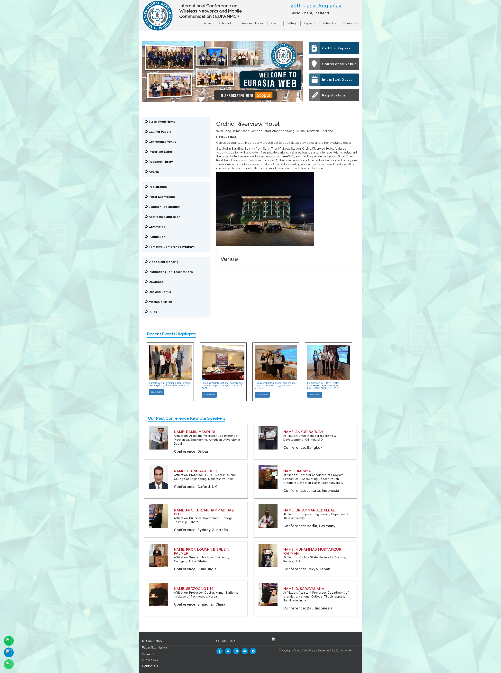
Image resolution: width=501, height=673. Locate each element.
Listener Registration (164, 207)
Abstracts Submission (164, 217)
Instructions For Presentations (171, 272)
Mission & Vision (160, 302)
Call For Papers (336, 48)
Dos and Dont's (160, 292)
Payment (310, 23)
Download (156, 282)
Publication (226, 23)
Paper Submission (162, 197)
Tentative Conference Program (172, 247)
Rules (153, 312)
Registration (333, 95)
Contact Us (351, 23)
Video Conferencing (164, 262)
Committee (157, 227)
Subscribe (329, 23)
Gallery (292, 23)
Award (275, 23)
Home (208, 23)
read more (156, 392)
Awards (154, 171)
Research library (252, 23)
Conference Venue (339, 64)
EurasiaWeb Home (162, 122)
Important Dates (337, 80)
